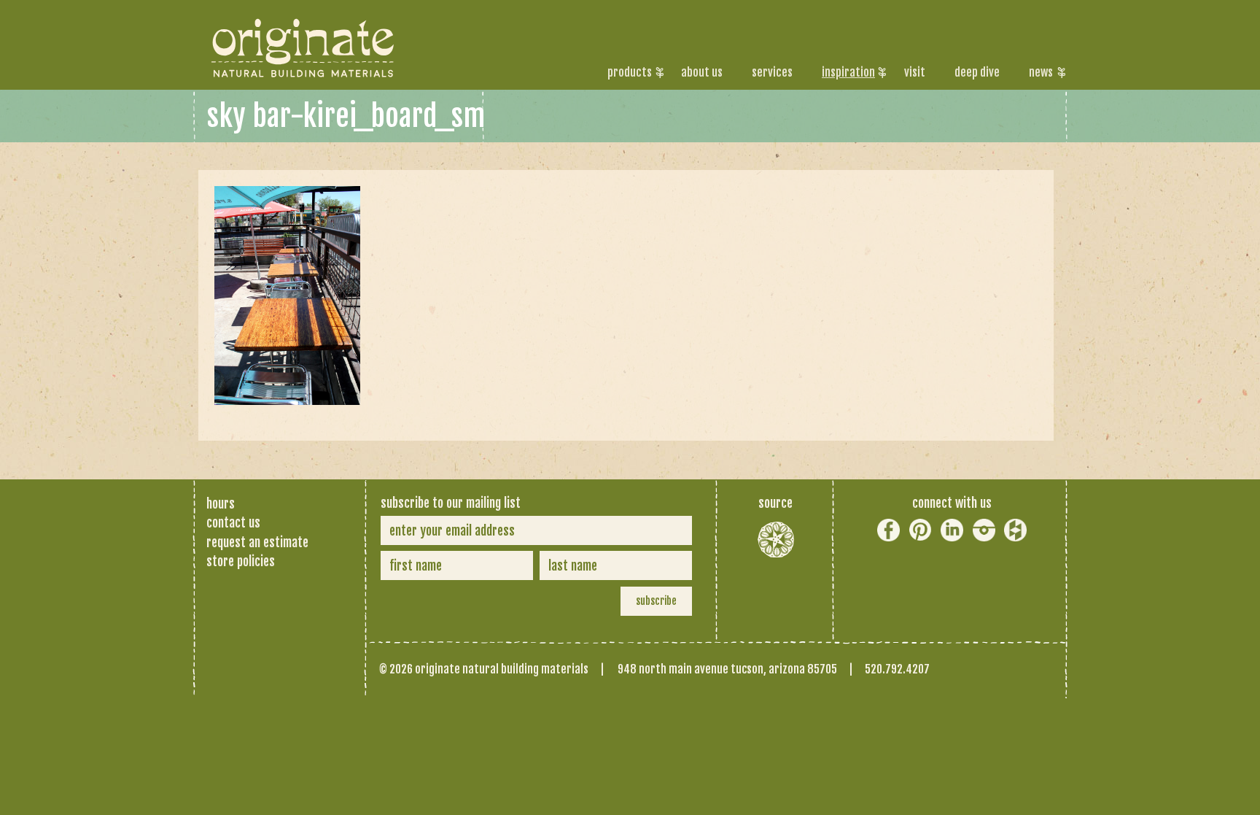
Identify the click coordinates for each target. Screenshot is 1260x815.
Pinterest (920, 530)
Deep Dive (977, 72)
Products (629, 72)
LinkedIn (952, 530)
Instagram (984, 530)
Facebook (888, 530)
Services (772, 72)
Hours (220, 503)
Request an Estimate (257, 542)
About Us (702, 72)
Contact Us (233, 522)
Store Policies (240, 561)
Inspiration (848, 72)
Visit (914, 72)
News (1041, 72)
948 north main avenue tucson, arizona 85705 (727, 669)
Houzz (1015, 530)
